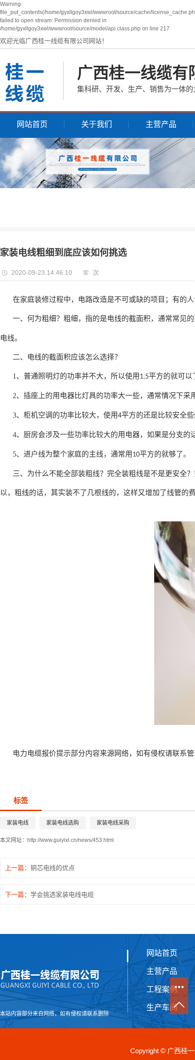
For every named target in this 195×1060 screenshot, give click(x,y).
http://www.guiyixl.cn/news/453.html (70, 840)
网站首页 (32, 124)
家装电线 (18, 823)
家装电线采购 (113, 823)
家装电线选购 (62, 823)
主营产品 (161, 124)
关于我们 (96, 124)
